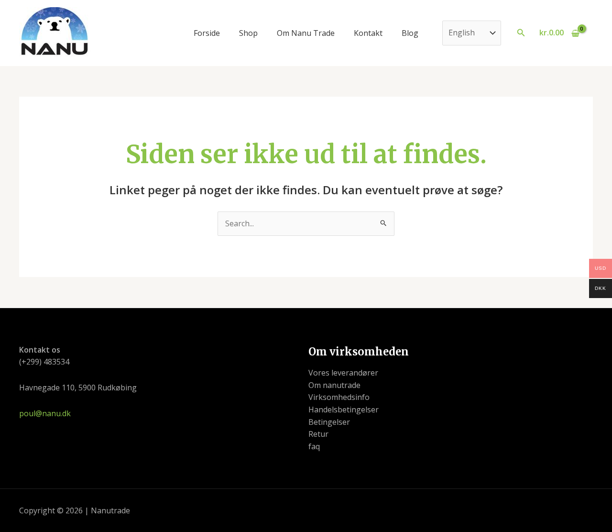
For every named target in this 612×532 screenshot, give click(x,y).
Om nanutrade (334, 385)
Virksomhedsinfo (339, 397)
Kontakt (368, 33)
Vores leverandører (343, 372)
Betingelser (329, 422)
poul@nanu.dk (45, 413)
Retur (318, 434)
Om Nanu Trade (306, 33)
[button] (521, 33)
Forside (207, 33)
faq (314, 446)
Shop (248, 33)
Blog (410, 33)
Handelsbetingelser (343, 409)
